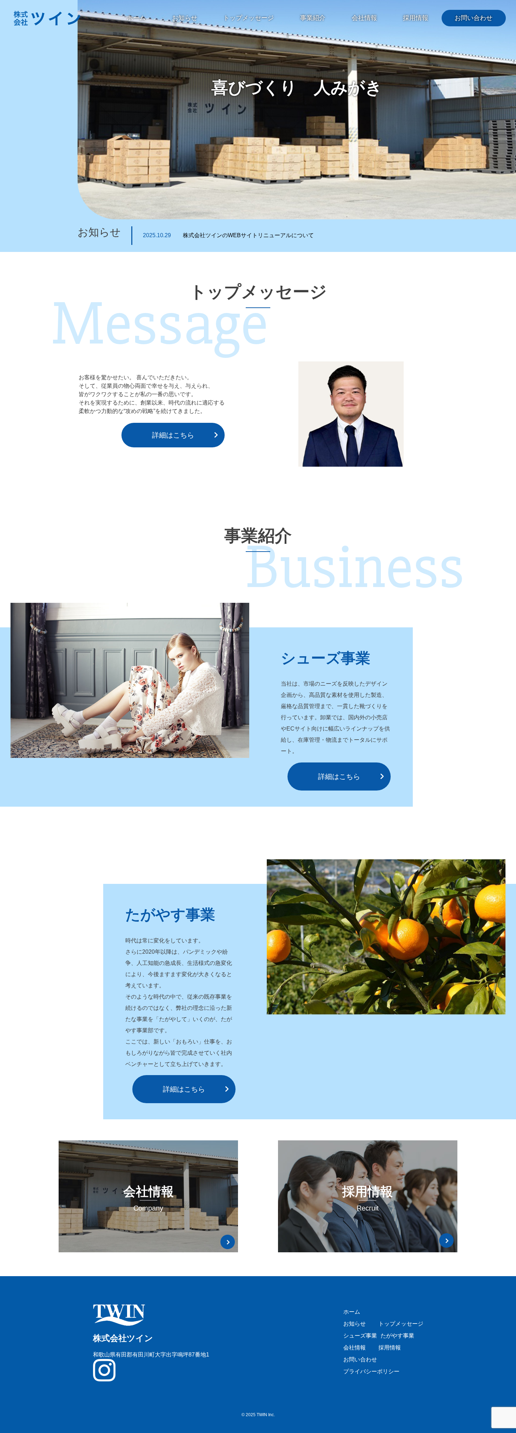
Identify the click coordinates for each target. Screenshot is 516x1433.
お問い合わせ (473, 17)
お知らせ (184, 17)
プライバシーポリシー (371, 1371)
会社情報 (364, 17)
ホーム (136, 17)
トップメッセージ (248, 17)
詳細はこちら (173, 435)
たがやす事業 (397, 1336)
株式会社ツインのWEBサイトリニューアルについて (228, 235)
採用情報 (415, 17)
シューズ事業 (360, 1336)
